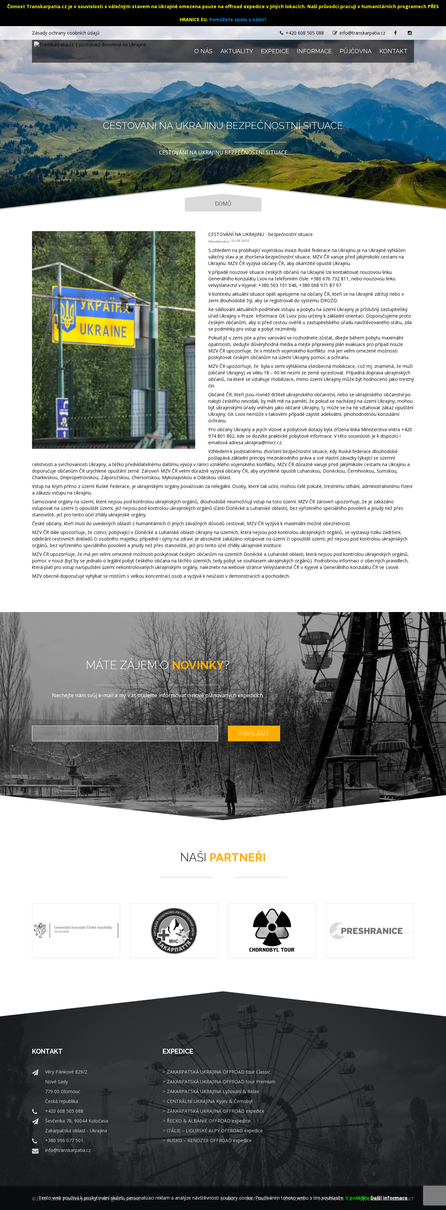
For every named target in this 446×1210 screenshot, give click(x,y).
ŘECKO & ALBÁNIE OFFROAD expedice (208, 1121)
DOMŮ (223, 203)
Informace (314, 51)
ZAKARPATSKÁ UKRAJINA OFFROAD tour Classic (218, 1072)
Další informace (389, 1198)
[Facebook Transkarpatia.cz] (396, 33)
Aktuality (236, 51)
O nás (203, 51)
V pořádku (357, 1198)
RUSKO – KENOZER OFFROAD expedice (209, 1140)
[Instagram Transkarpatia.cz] (411, 33)
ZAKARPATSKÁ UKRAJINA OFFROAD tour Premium (221, 1081)
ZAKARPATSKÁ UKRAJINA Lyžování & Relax (213, 1091)
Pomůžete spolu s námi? (237, 19)
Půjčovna (356, 51)
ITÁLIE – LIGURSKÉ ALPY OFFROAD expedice (215, 1130)
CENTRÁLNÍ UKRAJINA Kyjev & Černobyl (209, 1101)
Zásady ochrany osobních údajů (66, 33)
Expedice (275, 51)
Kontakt (393, 51)
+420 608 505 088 (305, 33)
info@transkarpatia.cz (362, 33)
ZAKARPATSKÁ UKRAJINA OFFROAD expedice (215, 1111)
